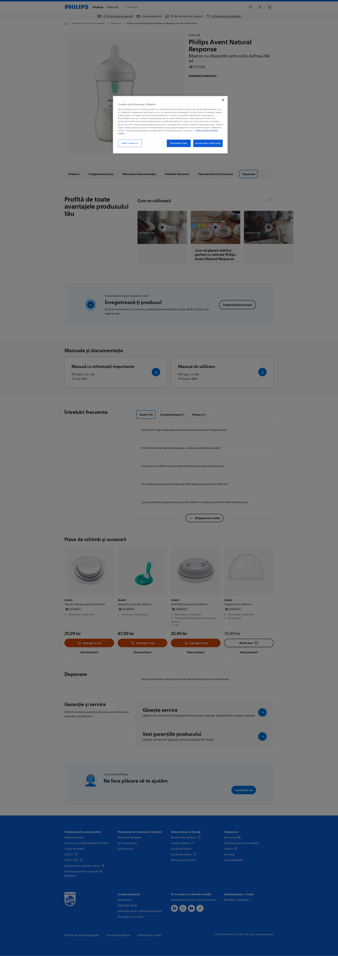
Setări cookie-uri (130, 143)
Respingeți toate (178, 143)
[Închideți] (223, 100)
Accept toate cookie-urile (208, 143)
